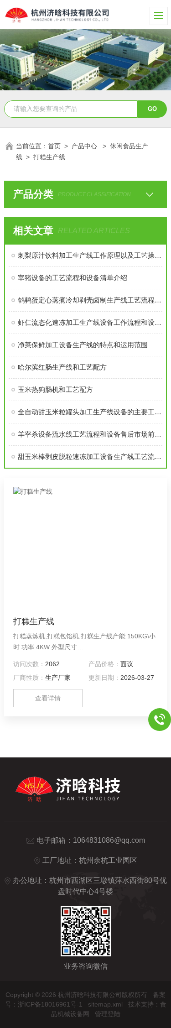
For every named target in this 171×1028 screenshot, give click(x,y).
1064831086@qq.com (109, 840)
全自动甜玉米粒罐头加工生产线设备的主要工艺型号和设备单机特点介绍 (90, 412)
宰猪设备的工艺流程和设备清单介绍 (72, 278)
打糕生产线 (49, 157)
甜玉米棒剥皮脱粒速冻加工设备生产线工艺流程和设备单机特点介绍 (90, 456)
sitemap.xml (105, 1004)
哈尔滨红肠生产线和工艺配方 (62, 367)
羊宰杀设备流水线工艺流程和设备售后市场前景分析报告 (90, 434)
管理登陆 (107, 1014)
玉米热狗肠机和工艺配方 (55, 389)
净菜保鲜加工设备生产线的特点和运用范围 (83, 345)
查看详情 (48, 698)
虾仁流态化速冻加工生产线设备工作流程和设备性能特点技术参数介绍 (90, 322)
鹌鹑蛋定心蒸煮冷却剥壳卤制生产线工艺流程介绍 (90, 300)
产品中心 (85, 146)
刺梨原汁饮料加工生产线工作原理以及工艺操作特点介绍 (90, 255)
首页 (54, 146)
